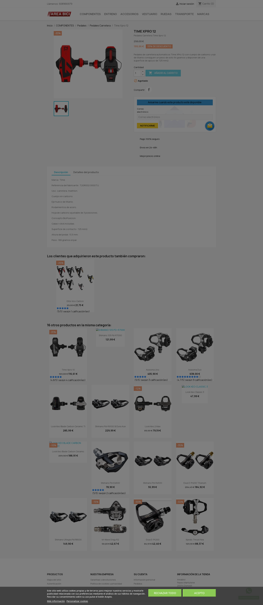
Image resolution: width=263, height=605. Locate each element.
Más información (56, 601)
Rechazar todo (165, 593)
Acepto (199, 593)
